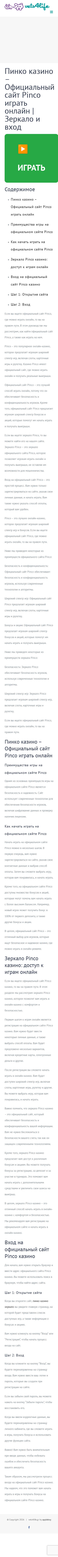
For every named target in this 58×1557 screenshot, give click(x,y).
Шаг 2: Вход (20, 304)
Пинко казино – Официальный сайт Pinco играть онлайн (31, 206)
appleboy (46, 1519)
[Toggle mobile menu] (51, 12)
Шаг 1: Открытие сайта (29, 294)
